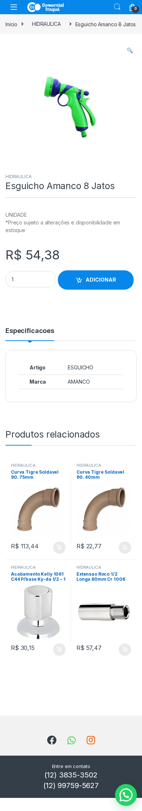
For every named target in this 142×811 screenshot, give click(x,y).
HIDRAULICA (46, 24)
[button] (130, 50)
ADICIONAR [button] (52, 547)
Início (11, 24)
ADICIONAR (101, 280)
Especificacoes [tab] (29, 331)
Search (117, 7)
